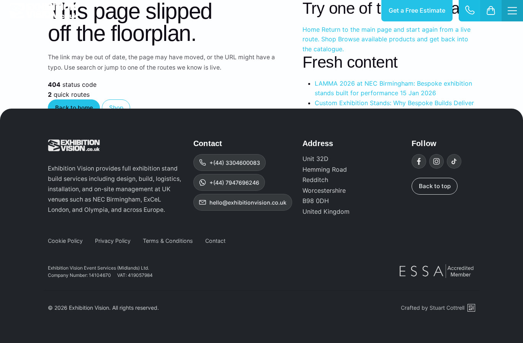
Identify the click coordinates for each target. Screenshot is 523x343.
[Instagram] (436, 161)
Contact (215, 240)
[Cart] (491, 10)
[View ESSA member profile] (437, 271)
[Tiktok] (454, 161)
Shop (116, 107)
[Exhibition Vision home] (74, 145)
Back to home (74, 107)
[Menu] (512, 10)
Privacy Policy (113, 240)
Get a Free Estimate (417, 10)
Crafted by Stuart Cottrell (432, 307)
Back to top (435, 186)
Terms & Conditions (168, 240)
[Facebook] (419, 161)
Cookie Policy (65, 240)
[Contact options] (469, 10)
